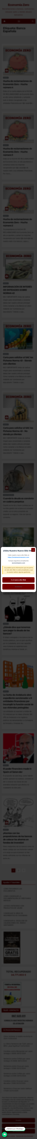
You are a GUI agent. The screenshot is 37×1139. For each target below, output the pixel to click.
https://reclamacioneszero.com (18, 557)
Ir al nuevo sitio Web (18, 580)
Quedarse (18, 587)
